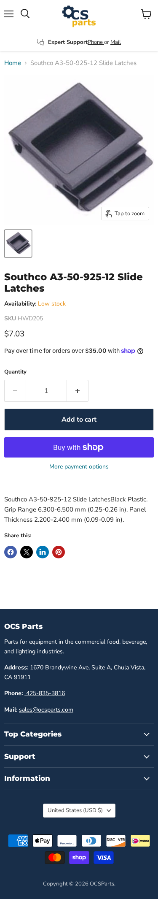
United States (75, 810)
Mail (115, 42)
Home (12, 63)
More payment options (79, 466)
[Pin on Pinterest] (58, 552)
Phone (96, 42)
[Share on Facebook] (10, 552)
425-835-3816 (44, 693)
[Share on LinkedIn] (42, 552)
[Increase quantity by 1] (77, 391)
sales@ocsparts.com (46, 710)
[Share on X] (26, 552)
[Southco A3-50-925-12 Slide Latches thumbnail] (18, 243)
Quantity (15, 372)
